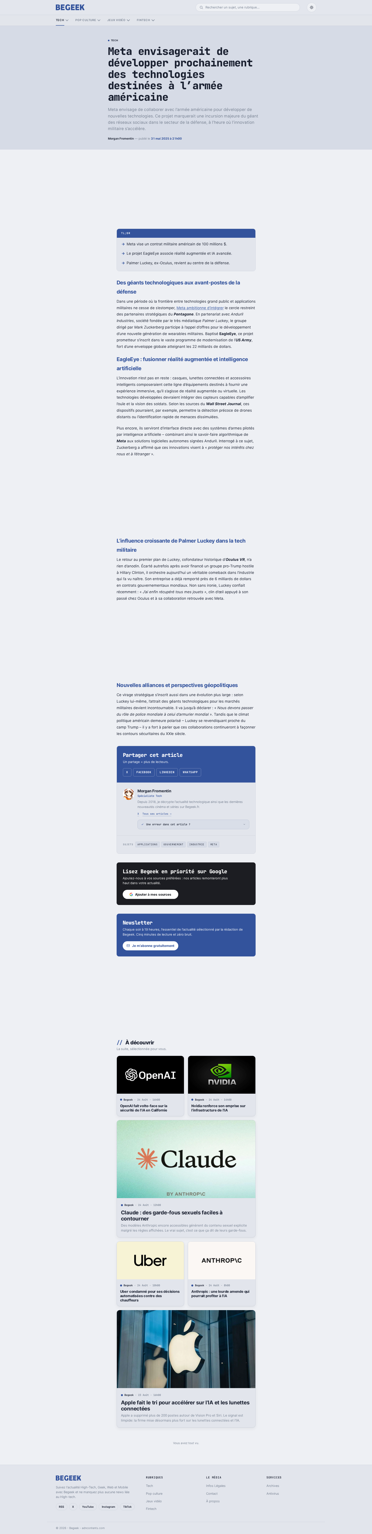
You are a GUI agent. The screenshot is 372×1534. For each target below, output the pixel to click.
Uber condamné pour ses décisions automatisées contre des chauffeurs (150, 1295)
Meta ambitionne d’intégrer (200, 308)
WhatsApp (190, 772)
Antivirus (272, 1493)
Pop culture (85, 20)
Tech (60, 20)
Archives (272, 1486)
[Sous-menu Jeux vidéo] (128, 20)
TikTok (127, 1506)
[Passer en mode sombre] (311, 7)
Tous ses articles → (156, 813)
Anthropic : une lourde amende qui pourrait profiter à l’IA (220, 1293)
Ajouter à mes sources (153, 894)
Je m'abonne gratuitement (153, 946)
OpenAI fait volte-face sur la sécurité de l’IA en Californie (143, 1108)
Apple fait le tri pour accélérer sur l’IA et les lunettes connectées (185, 1405)
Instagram (108, 1506)
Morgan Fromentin (121, 138)
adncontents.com (93, 1528)
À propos (213, 1501)
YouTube (88, 1506)
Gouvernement (174, 844)
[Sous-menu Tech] (67, 20)
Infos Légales (216, 1486)
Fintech (143, 20)
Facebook (143, 772)
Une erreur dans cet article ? (168, 824)
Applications (147, 844)
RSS (61, 1506)
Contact (212, 1493)
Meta (213, 844)
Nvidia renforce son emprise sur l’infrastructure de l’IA (218, 1108)
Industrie (196, 844)
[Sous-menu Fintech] (153, 20)
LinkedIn (167, 772)
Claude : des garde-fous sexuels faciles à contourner (172, 1215)
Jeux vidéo (116, 20)
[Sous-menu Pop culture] (99, 20)
